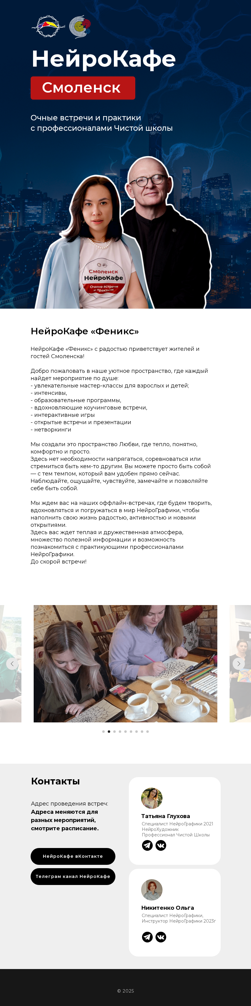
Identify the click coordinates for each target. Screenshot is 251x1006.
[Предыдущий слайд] (12, 664)
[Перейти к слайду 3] (114, 731)
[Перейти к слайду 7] (136, 731)
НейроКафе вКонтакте (73, 856)
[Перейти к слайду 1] (103, 731)
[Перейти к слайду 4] (120, 731)
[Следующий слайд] (239, 664)
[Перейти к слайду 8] (142, 731)
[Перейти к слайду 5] (125, 731)
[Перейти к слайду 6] (131, 731)
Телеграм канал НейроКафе (73, 876)
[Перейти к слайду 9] (147, 731)
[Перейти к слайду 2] (109, 731)
